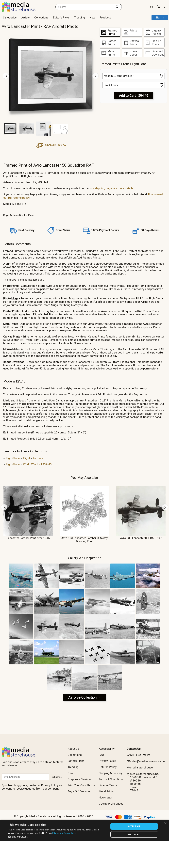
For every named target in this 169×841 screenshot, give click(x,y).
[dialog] (84, 830)
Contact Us (134, 748)
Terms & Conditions (111, 779)
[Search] (117, 7)
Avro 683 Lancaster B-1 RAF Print (141, 538)
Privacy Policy (107, 761)
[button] (57, 837)
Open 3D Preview (55, 145)
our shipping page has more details (111, 188)
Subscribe (57, 777)
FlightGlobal (12, 458)
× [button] (165, 823)
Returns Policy (108, 767)
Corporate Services (79, 779)
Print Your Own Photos (82, 785)
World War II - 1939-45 (37, 464)
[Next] (95, 76)
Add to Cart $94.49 (133, 96)
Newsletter (105, 797)
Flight (26, 458)
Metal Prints (106, 791)
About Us (73, 748)
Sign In (160, 17)
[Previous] (6, 76)
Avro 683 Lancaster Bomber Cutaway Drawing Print (84, 539)
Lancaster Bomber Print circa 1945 (28, 538)
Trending (79, 17)
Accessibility (107, 748)
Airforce (38, 458)
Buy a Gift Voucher (79, 791)
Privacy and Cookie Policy (64, 833)
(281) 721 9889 (140, 754)
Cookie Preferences (111, 803)
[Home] (22, 10)
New (92, 17)
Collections (41, 17)
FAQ (101, 754)
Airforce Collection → (84, 697)
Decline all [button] (134, 834)
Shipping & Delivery (110, 773)
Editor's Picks (61, 17)
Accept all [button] (134, 826)
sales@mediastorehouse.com (148, 761)
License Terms (108, 785)
